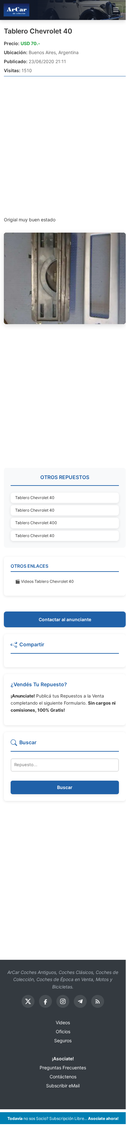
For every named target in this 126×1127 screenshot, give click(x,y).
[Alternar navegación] (115, 10)
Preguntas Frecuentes (63, 1067)
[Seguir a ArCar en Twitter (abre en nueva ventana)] (28, 1001)
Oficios (63, 1031)
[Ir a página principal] (16, 9)
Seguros (63, 1040)
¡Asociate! (63, 1058)
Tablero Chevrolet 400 (36, 522)
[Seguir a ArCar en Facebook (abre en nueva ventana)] (45, 1001)
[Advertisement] (63, 146)
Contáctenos (63, 1076)
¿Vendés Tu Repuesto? (39, 684)
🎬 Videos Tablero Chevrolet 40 (44, 581)
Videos (63, 1022)
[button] (65, 647)
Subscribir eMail (63, 1085)
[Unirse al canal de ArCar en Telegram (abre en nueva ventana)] (80, 1001)
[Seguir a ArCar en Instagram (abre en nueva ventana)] (62, 1001)
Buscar (65, 787)
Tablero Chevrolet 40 (38, 31)
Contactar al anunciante (65, 619)
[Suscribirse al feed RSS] (97, 1001)
